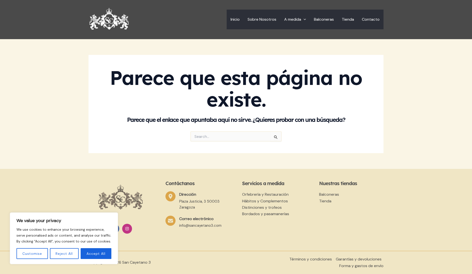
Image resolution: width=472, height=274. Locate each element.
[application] (303, 19)
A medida (292, 19)
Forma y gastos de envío (361, 265)
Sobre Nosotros (262, 19)
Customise (32, 253)
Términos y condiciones (310, 259)
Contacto (371, 19)
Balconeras (324, 19)
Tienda (348, 19)
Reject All (64, 253)
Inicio (235, 19)
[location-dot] (170, 196)
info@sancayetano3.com (200, 225)
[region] (64, 238)
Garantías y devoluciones (359, 259)
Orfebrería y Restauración (265, 194)
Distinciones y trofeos (262, 207)
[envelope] (170, 221)
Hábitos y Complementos (265, 201)
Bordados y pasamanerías (265, 213)
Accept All (96, 253)
